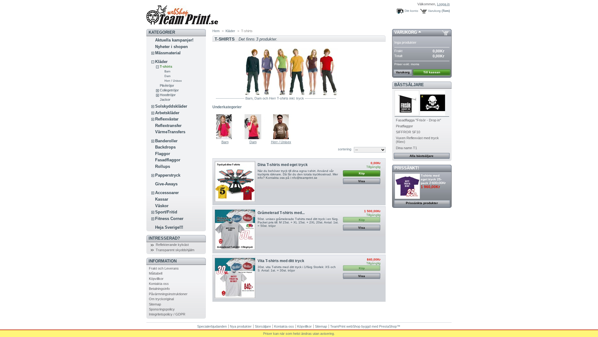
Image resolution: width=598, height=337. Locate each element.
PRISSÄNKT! (406, 168)
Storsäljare (263, 326)
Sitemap (155, 304)
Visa (361, 181)
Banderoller (166, 141)
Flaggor (162, 153)
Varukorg (434, 10)
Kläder (161, 61)
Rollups (162, 166)
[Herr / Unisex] (280, 138)
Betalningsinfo (159, 289)
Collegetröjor (169, 90)
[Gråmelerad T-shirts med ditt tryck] (235, 230)
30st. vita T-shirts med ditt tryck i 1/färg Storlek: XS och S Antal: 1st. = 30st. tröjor (297, 268)
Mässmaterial (168, 53)
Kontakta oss (159, 284)
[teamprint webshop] (182, 24)
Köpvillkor (156, 279)
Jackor (165, 99)
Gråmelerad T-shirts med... (281, 213)
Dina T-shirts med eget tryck (283, 165)
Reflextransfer (168, 125)
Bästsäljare (409, 84)
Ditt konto (411, 10)
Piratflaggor (404, 126)
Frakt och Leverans (164, 268)
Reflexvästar (166, 119)
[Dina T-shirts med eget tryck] (235, 182)
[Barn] (224, 138)
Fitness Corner (169, 218)
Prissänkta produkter (422, 203)
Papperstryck (167, 175)
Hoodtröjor (168, 95)
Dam (167, 76)
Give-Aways (166, 184)
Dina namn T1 (406, 148)
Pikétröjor (167, 85)
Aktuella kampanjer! (174, 40)
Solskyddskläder (171, 106)
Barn (167, 71)
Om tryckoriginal (161, 299)
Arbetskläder (167, 112)
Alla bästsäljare (422, 156)
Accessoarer (167, 192)
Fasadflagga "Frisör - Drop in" (418, 120)
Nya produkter (241, 326)
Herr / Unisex (173, 80)
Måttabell (155, 273)
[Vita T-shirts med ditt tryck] (235, 278)
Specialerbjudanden (212, 326)
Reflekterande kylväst (172, 245)
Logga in (443, 4)
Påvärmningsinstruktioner (168, 294)
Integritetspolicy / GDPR (167, 314)
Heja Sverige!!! (169, 227)
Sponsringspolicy (162, 309)
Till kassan (431, 72)
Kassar (161, 199)
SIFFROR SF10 (408, 132)
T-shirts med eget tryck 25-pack (431, 179)
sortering (344, 149)
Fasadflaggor (167, 160)
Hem (216, 31)
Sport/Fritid (166, 212)
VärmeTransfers (170, 131)
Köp (362, 173)
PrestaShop (388, 326)
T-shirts (166, 66)
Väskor (161, 205)
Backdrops (165, 147)
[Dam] (252, 138)
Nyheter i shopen (171, 46)
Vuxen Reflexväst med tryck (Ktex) (417, 140)
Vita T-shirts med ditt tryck (281, 261)
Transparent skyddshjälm (175, 250)
